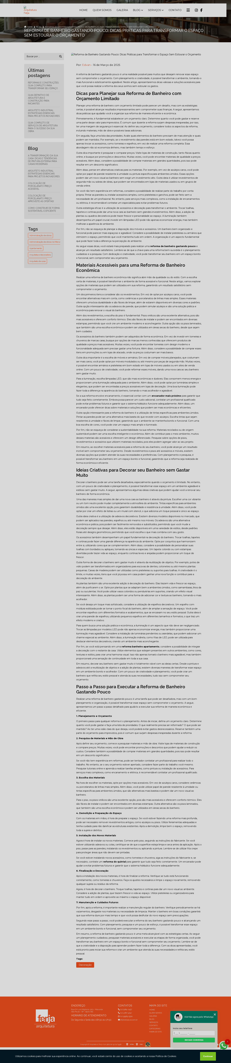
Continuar (208, 1056)
